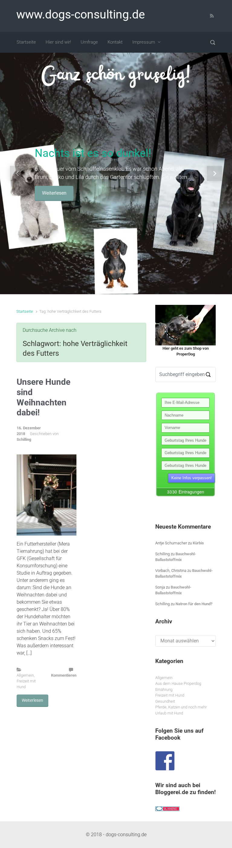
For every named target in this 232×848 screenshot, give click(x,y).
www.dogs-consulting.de (80, 14)
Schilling (24, 439)
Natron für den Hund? (194, 604)
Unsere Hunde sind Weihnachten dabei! (43, 397)
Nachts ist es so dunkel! (93, 153)
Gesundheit (165, 701)
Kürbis (198, 543)
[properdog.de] (185, 325)
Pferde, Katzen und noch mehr (181, 707)
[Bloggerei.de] (167, 808)
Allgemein (25, 675)
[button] (17, 173)
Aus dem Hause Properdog (178, 683)
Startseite (24, 311)
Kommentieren (63, 675)
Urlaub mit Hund (169, 713)
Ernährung (163, 689)
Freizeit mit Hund (169, 695)
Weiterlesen (54, 193)
